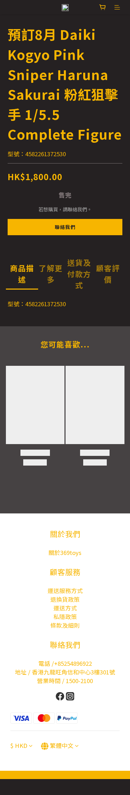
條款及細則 (65, 625)
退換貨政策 (65, 599)
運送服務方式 (65, 590)
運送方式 (65, 608)
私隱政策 (65, 616)
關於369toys (65, 552)
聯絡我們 (65, 226)
